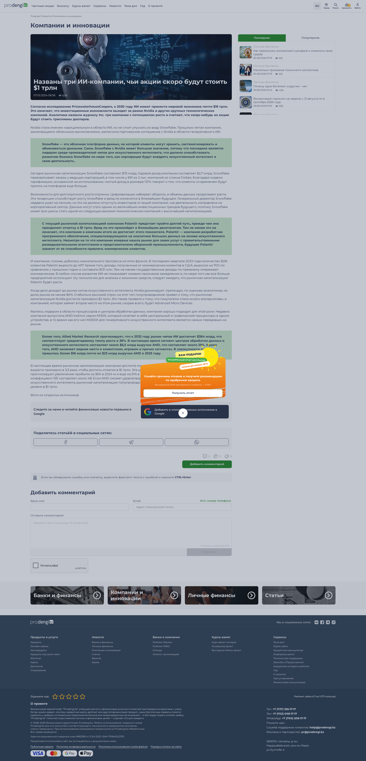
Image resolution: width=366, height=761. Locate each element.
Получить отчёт (183, 393)
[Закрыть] (183, 413)
